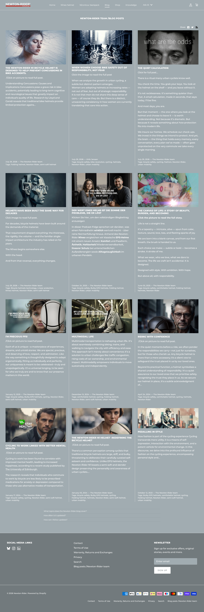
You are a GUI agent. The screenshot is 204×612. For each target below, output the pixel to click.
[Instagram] (13, 548)
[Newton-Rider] (18, 5)
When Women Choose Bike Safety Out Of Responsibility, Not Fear (99, 69)
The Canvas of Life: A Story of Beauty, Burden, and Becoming (164, 212)
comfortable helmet (166, 288)
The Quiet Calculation (153, 68)
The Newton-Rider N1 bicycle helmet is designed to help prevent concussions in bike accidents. (34, 71)
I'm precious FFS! (16, 336)
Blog (107, 5)
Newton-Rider (32, 164)
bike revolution (97, 162)
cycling (108, 162)
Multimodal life (83, 336)
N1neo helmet (67, 5)
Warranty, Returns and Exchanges (93, 552)
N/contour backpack (89, 5)
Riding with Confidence (154, 336)
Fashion (168, 162)
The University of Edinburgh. (22, 469)
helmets (117, 162)
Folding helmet (18, 164)
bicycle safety (83, 162)
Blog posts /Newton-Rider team (91, 566)
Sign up (162, 570)
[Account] (190, 5)
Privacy (78, 557)
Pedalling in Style (150, 431)
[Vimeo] (8, 548)
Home (52, 5)
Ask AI (146, 5)
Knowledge (131, 5)
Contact (78, 543)
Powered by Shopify (37, 593)
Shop (117, 5)
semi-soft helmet (48, 164)
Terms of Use (81, 548)
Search (78, 562)
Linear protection (45, 288)
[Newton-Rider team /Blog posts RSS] (196, 27)
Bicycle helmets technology (23, 288)
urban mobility (92, 164)
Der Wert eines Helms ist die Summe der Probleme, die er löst (98, 211)
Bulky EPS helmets (99, 288)
